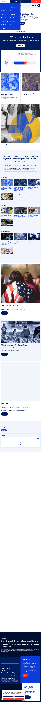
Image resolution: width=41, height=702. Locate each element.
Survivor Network (13, 7)
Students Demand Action (14, 6)
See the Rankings (20, 45)
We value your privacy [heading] (8, 691)
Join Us (25, 675)
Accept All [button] (13, 696)
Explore (3, 1)
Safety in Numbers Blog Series (10, 673)
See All (24, 31)
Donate (36, 1)
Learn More (27, 697)
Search (15, 1)
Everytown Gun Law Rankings (7, 669)
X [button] (23, 690)
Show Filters (4, 430)
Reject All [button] (13, 698)
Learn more (4, 312)
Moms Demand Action (14, 4)
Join (34, 5)
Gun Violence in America (8, 676)
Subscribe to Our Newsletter (26, 2)
